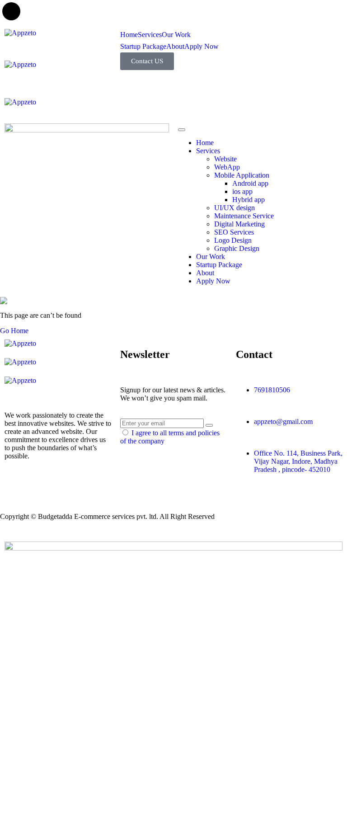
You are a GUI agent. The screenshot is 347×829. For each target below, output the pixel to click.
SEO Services (234, 232)
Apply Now (201, 46)
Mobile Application (241, 175)
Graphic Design (236, 248)
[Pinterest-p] (64, 487)
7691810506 (272, 390)
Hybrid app (248, 199)
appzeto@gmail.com (283, 421)
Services (150, 34)
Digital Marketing (239, 224)
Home (129, 34)
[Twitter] (16, 487)
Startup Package (143, 46)
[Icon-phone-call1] (247, 40)
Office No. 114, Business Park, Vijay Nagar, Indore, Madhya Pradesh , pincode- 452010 (298, 461)
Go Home (14, 330)
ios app (242, 191)
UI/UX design (234, 208)
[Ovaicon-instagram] (89, 487)
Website (225, 159)
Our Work (176, 34)
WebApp (227, 167)
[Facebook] (40, 487)
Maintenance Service (244, 216)
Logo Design (233, 240)
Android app (250, 183)
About (175, 46)
